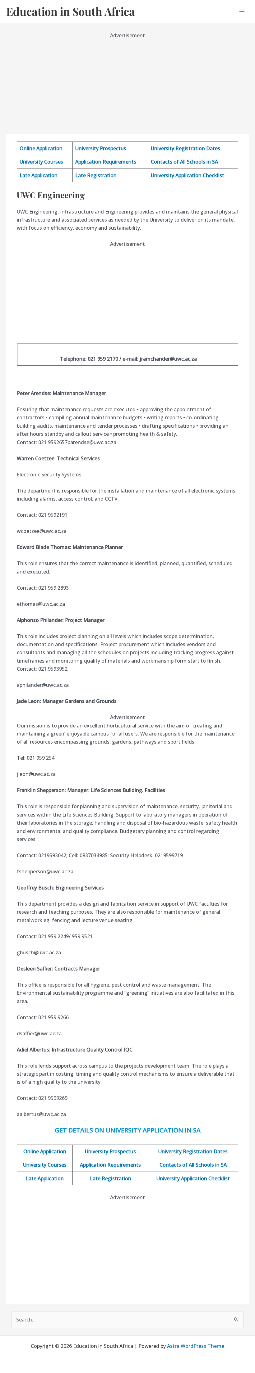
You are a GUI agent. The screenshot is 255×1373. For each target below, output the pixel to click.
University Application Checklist (187, 175)
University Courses (41, 161)
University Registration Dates (185, 148)
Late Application (39, 175)
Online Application (41, 148)
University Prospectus (100, 148)
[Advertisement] (127, 83)
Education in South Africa (70, 11)
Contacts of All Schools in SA (184, 161)
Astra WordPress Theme (195, 1346)
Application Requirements (105, 161)
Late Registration (96, 175)
